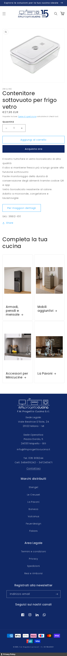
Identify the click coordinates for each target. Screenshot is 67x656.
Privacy (33, 558)
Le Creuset (33, 494)
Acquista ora (33, 149)
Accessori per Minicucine (17, 375)
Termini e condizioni (33, 551)
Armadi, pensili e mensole (13, 310)
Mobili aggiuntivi (46, 309)
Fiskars (33, 530)
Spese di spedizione (27, 116)
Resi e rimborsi (33, 573)
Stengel (33, 487)
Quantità (8, 121)
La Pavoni (45, 374)
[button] (4, 13)
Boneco (33, 509)
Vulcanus (33, 516)
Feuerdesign (33, 523)
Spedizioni (33, 566)
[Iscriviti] (56, 594)
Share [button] (9, 222)
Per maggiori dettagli (21, 208)
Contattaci (34, 468)
